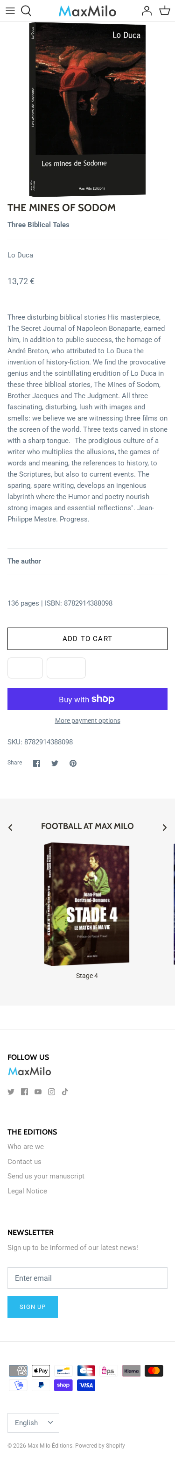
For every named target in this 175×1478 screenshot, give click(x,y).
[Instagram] (51, 1091)
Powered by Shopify (100, 1445)
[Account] (144, 10)
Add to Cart (87, 639)
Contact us (24, 1161)
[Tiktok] (65, 1091)
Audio (66, 668)
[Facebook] (24, 1091)
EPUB (25, 668)
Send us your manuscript (45, 1176)
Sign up (33, 1306)
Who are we (25, 1146)
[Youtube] (38, 1091)
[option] (87, 109)
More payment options (87, 720)
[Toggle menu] (10, 10)
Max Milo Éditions (50, 1445)
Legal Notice (27, 1191)
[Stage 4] (86, 904)
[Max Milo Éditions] (87, 11)
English (26, 1423)
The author (24, 561)
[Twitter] (10, 1091)
